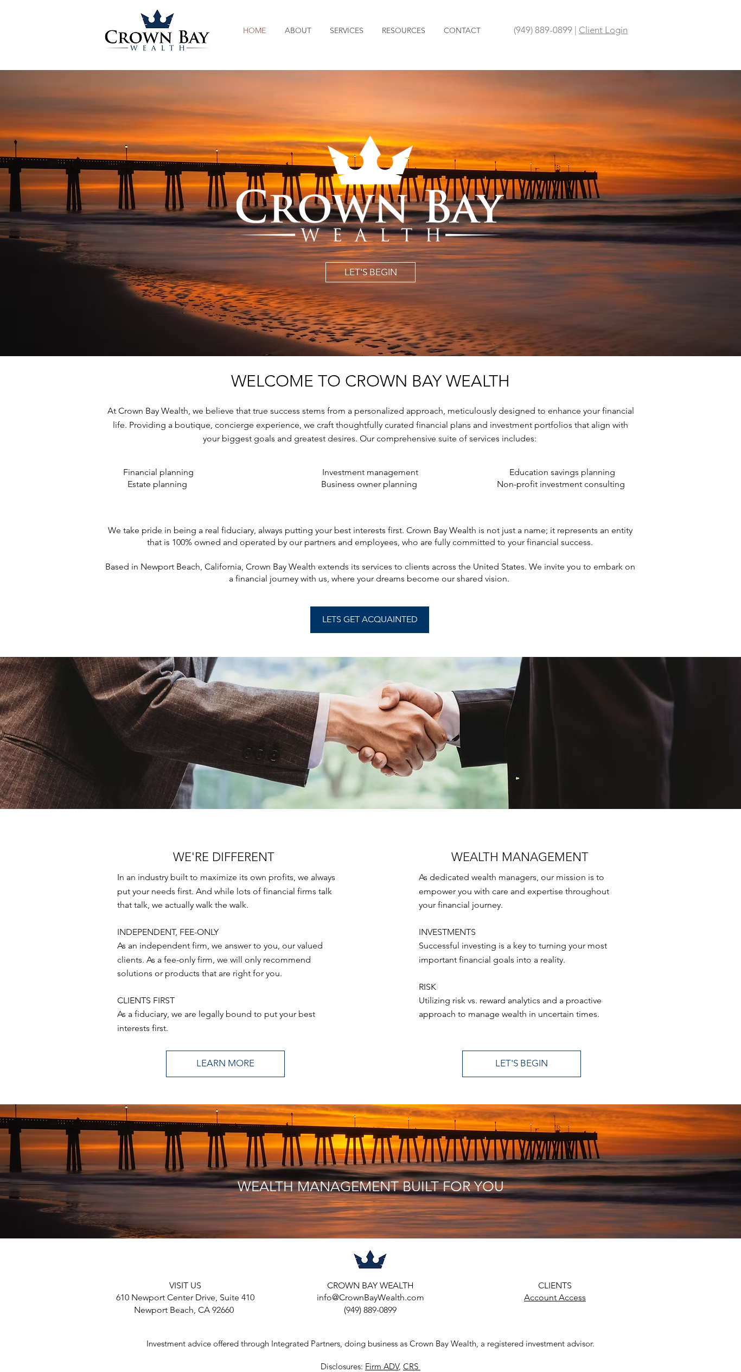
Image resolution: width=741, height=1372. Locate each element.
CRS (411, 1366)
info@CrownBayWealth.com (370, 1297)
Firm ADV (382, 1366)
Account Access (555, 1297)
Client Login (603, 29)
